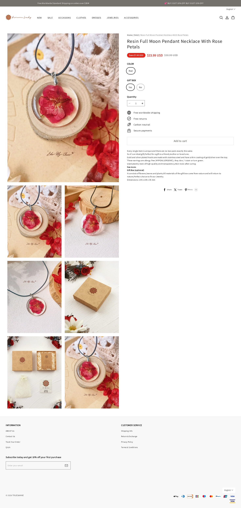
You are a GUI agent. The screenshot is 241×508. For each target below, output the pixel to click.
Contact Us (10, 436)
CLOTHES (81, 17)
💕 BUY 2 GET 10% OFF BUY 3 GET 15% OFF (183, 3)
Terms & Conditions (129, 447)
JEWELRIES (112, 17)
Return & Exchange (129, 436)
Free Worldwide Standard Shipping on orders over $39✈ (64, 3)
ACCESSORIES (131, 17)
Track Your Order (13, 442)
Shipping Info (126, 431)
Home (129, 35)
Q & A (8, 447)
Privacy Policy (127, 442)
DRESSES (96, 17)
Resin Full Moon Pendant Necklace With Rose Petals (164, 35)
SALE (50, 17)
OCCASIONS (64, 17)
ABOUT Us (10, 431)
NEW (39, 17)
